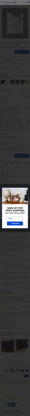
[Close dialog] (26, 189)
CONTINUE (15, 223)
